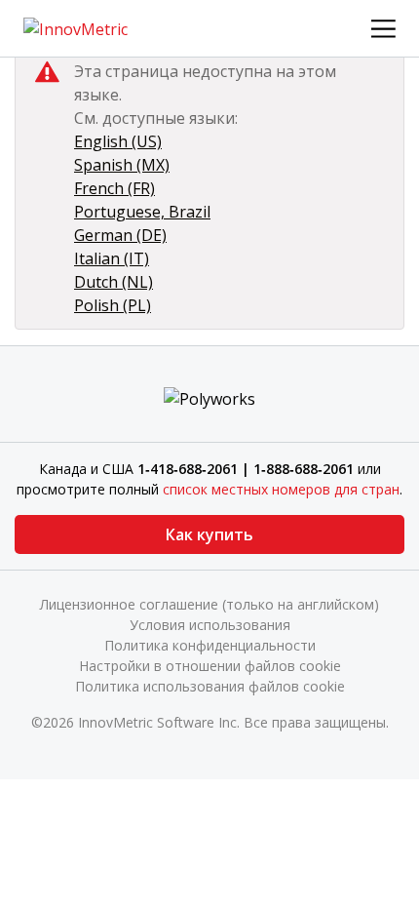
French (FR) (114, 188)
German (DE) (120, 235)
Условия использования (210, 624)
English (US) (118, 141)
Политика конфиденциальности (210, 645)
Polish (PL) (112, 305)
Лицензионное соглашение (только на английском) (209, 604)
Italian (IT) (111, 258)
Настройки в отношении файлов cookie (210, 665)
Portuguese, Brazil (142, 211)
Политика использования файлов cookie (210, 686)
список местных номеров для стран (281, 489)
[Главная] (75, 27)
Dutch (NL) (113, 282)
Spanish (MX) (122, 165)
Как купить (209, 534)
